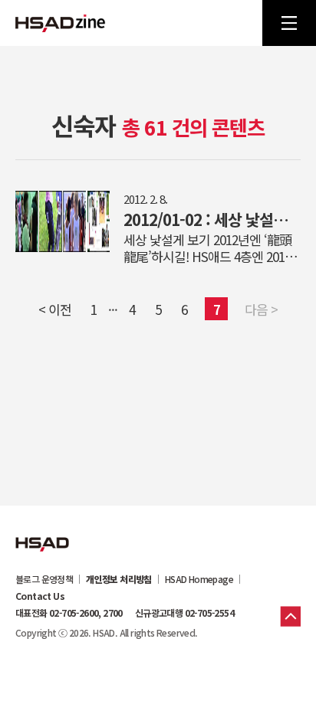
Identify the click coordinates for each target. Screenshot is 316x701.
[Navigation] (289, 23)
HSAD (42, 532)
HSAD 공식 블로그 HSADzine (60, 23)
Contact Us (39, 596)
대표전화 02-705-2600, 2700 (69, 612)
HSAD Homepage (199, 579)
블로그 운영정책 (44, 579)
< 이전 (54, 309)
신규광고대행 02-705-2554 (184, 612)
